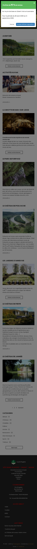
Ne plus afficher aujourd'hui (25, 24)
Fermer (12, 24)
